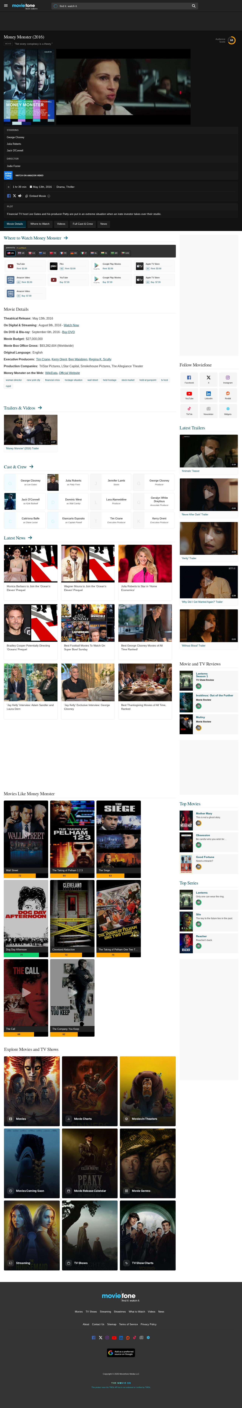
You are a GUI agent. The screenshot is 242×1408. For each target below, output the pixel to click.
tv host (164, 380)
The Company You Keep (65, 1029)
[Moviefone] (26, 5)
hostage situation (73, 380)
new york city (33, 380)
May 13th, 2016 (42, 186)
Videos (151, 1311)
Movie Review (203, 700)
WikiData (51, 373)
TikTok (189, 414)
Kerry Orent (59, 359)
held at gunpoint (148, 380)
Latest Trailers (192, 428)
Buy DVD (68, 332)
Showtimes (120, 1311)
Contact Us (98, 1324)
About (86, 1324)
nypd (8, 386)
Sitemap (111, 1324)
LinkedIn (209, 398)
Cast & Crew (15, 467)
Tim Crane (43, 359)
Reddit (19, 196)
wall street (93, 380)
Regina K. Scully (100, 359)
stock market (128, 380)
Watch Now (71, 325)
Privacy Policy (149, 1324)
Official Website (69, 373)
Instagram (228, 383)
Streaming (105, 1311)
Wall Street (12, 870)
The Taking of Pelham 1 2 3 (67, 870)
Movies (79, 1311)
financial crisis (52, 380)
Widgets (228, 414)
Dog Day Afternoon (16, 949)
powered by (11, 248)
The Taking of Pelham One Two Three (119, 949)
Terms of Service (128, 1324)
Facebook (9, 196)
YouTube (189, 398)
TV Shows (91, 1311)
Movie (8, 44)
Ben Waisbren (77, 359)
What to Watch (137, 1311)
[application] (123, 87)
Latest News (14, 538)
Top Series (189, 883)
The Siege (104, 870)
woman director (14, 380)
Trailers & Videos (19, 408)
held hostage (109, 380)
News (161, 1311)
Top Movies (190, 804)
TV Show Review (205, 680)
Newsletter (208, 414)
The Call (10, 1029)
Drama (61, 186)
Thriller (70, 186)
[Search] (194, 6)
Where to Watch (32, 238)
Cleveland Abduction (63, 949)
